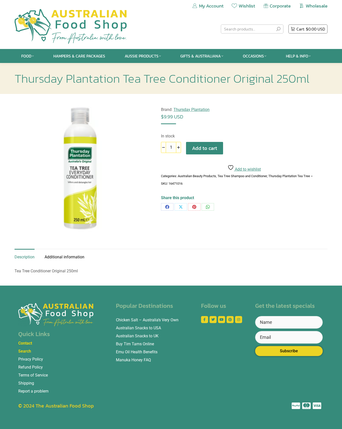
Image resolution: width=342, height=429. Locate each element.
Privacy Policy (30, 359)
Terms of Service (33, 375)
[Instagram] (238, 319)
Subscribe (289, 351)
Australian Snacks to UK (137, 336)
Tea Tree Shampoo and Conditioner (242, 176)
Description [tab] (25, 257)
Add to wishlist (247, 169)
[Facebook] (167, 207)
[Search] (278, 28)
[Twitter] (213, 319)
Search (24, 351)
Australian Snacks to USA (138, 328)
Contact (25, 343)
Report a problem (33, 391)
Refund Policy (30, 367)
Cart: (310, 28)
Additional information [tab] (64, 257)
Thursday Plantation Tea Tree (289, 176)
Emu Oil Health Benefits (136, 352)
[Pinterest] (194, 207)
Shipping (26, 383)
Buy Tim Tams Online (135, 344)
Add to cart (204, 148)
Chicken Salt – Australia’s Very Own (147, 320)
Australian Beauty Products (197, 176)
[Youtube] (221, 319)
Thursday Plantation (192, 109)
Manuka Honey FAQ (133, 360)
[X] (181, 207)
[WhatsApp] (208, 207)
